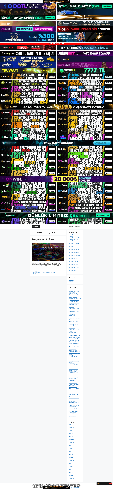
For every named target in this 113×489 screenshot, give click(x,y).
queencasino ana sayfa (71, 307)
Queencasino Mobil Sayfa (73, 262)
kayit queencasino (74, 301)
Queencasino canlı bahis (73, 322)
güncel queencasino (74, 300)
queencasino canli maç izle (74, 318)
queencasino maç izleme (74, 361)
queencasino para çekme (74, 377)
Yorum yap (34, 273)
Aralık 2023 (71, 451)
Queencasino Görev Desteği (74, 243)
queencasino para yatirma (72, 374)
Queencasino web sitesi (74, 405)
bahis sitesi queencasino (74, 291)
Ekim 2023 (71, 454)
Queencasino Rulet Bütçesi (73, 258)
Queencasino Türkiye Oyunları (74, 267)
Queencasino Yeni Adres (73, 395)
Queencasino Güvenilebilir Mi (73, 350)
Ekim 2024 (71, 436)
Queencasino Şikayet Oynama (74, 250)
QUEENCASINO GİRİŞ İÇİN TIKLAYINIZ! (56, 43)
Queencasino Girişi (73, 338)
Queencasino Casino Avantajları (74, 255)
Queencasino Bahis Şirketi (73, 271)
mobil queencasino (72, 303)
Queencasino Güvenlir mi (74, 351)
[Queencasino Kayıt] (36, 226)
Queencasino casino (72, 328)
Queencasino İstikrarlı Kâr (73, 261)
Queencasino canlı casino (74, 324)
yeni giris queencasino (72, 416)
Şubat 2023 (71, 466)
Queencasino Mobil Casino (72, 363)
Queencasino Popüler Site (73, 259)
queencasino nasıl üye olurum (37, 272)
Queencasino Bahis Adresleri (74, 252)
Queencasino (71, 226)
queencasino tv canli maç (74, 388)
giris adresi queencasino (74, 294)
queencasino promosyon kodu (73, 381)
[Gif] (56, 107)
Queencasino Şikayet (45, 272)
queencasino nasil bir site (73, 369)
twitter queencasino (72, 413)
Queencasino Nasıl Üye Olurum (43, 239)
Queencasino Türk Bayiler (73, 239)
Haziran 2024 (71, 442)
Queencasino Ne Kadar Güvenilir (73, 372)
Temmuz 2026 (71, 424)
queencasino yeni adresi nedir (72, 401)
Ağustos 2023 (71, 457)
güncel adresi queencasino (75, 298)
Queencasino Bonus (72, 315)
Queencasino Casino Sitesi (74, 330)
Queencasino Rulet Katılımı (73, 264)
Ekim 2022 (71, 472)
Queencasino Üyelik (73, 408)
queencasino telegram (73, 385)
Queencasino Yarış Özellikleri (74, 268)
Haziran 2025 (71, 427)
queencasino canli (71, 316)
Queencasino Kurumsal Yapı (74, 247)
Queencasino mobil (72, 362)
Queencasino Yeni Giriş (51, 272)
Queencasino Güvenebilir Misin (72, 349)
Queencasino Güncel (74, 341)
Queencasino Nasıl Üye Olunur (72, 371)
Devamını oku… (39, 269)
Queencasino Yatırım (71, 393)
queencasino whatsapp (72, 392)
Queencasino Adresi (72, 234)
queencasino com (72, 332)
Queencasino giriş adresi (74, 337)
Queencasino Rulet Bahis (73, 265)
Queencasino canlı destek (74, 325)
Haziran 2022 (71, 478)
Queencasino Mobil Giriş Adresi (73, 364)
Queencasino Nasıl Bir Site (73, 370)
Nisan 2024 (71, 445)
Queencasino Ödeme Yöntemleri (72, 407)
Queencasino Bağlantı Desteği (74, 249)
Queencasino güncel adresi (74, 347)
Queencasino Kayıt (72, 354)
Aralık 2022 (71, 469)
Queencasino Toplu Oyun (73, 270)
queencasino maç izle (73, 359)
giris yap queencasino (73, 297)
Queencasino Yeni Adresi (74, 399)
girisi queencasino (72, 295)
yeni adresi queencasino (74, 415)
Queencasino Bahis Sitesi (74, 312)
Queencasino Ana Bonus (73, 244)
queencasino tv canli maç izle (75, 389)
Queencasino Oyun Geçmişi (74, 237)
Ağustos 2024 (71, 439)
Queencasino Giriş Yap (74, 340)
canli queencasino (72, 292)
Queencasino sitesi (73, 383)
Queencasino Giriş (77, 226)
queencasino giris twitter (74, 334)
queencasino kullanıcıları (71, 357)
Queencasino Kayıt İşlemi (72, 355)
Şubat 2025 (71, 430)
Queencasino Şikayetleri (72, 412)
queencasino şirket (78, 412)
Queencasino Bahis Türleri (72, 314)
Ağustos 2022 (71, 475)
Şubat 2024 (71, 448)
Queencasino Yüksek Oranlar (74, 253)
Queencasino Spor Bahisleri (74, 384)
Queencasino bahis (74, 308)
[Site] (28, 76)
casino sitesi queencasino (73, 293)
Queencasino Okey (71, 373)
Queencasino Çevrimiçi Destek (72, 406)
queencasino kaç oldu (73, 356)
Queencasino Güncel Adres (74, 344)
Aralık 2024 (71, 433)
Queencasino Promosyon (72, 379)
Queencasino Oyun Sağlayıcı (76, 373)
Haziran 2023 (71, 460)
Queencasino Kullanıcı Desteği (74, 256)
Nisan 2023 (71, 463)
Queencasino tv (73, 387)
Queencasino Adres (73, 304)
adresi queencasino (72, 289)
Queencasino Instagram (74, 353)
